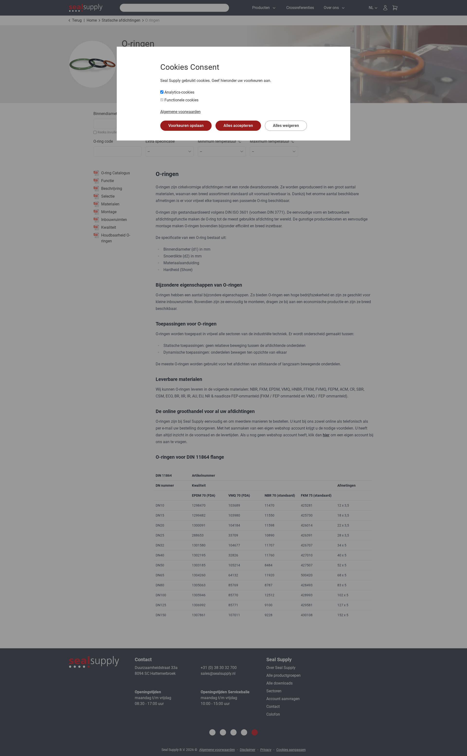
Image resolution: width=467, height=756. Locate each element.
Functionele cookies (180, 100)
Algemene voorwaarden (180, 111)
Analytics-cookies (178, 92)
